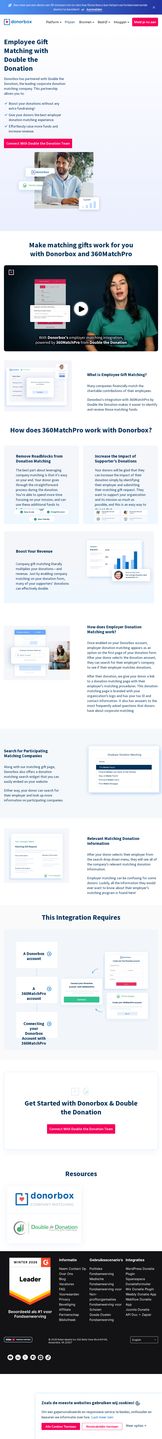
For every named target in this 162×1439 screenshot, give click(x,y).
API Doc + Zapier (138, 1315)
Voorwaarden (69, 1294)
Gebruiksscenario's (106, 1260)
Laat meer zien (102, 1417)
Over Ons (66, 1274)
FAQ (62, 1289)
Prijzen (70, 22)
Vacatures (66, 1284)
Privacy (64, 1299)
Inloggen (120, 22)
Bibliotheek (67, 1320)
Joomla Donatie (137, 1309)
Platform (52, 22)
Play (81, 308)
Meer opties (134, 1425)
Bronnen (85, 22)
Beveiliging (67, 1304)
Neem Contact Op (72, 1269)
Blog (62, 1279)
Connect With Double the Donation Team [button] (38, 143)
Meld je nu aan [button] (145, 22)
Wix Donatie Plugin (140, 1289)
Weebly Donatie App (141, 1294)
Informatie (68, 1260)
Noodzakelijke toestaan (102, 1426)
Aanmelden (94, 9)
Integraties (135, 1260)
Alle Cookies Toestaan (60, 1426)
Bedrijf (102, 22)
